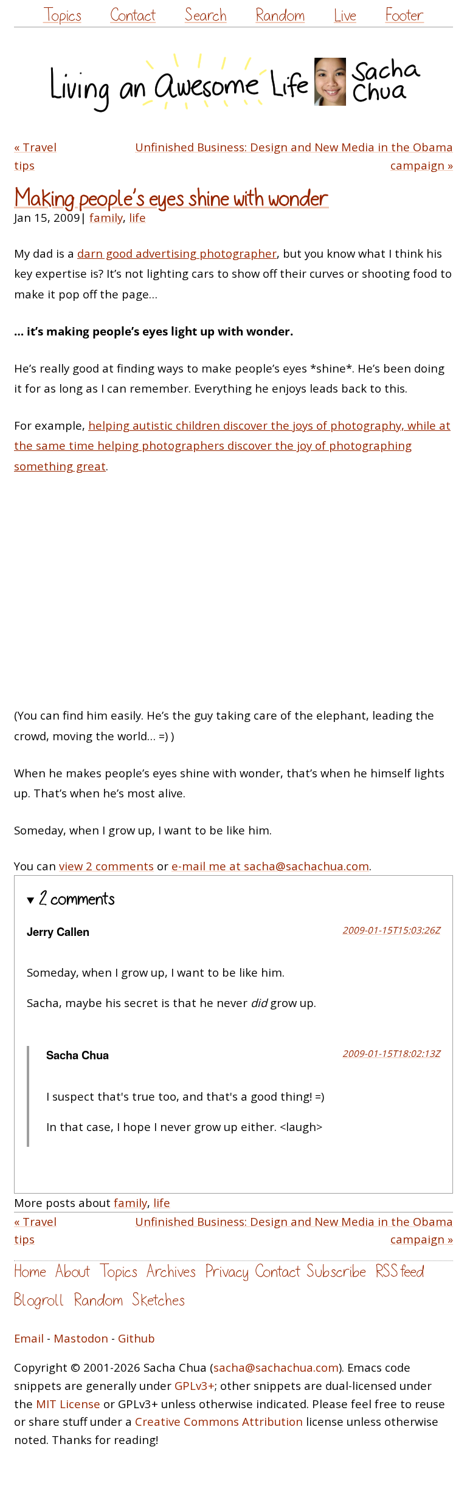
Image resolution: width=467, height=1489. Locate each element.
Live (345, 15)
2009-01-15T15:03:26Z (391, 930)
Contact (133, 15)
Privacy (227, 1272)
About (72, 1272)
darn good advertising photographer (177, 253)
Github (136, 1338)
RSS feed (399, 1272)
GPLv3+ (195, 1385)
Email (29, 1338)
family (106, 217)
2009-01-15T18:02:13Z (391, 1053)
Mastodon (81, 1338)
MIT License (68, 1403)
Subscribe (336, 1272)
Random (280, 15)
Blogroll (39, 1300)
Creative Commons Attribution (219, 1421)
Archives (171, 1272)
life (137, 217)
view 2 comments (106, 865)
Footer (404, 15)
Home (30, 1272)
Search (206, 15)
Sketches (158, 1300)
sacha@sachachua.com (276, 1367)
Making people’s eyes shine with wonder (171, 198)
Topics (62, 15)
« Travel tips (35, 156)
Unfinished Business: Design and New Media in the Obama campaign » (294, 156)
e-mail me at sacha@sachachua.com (270, 865)
